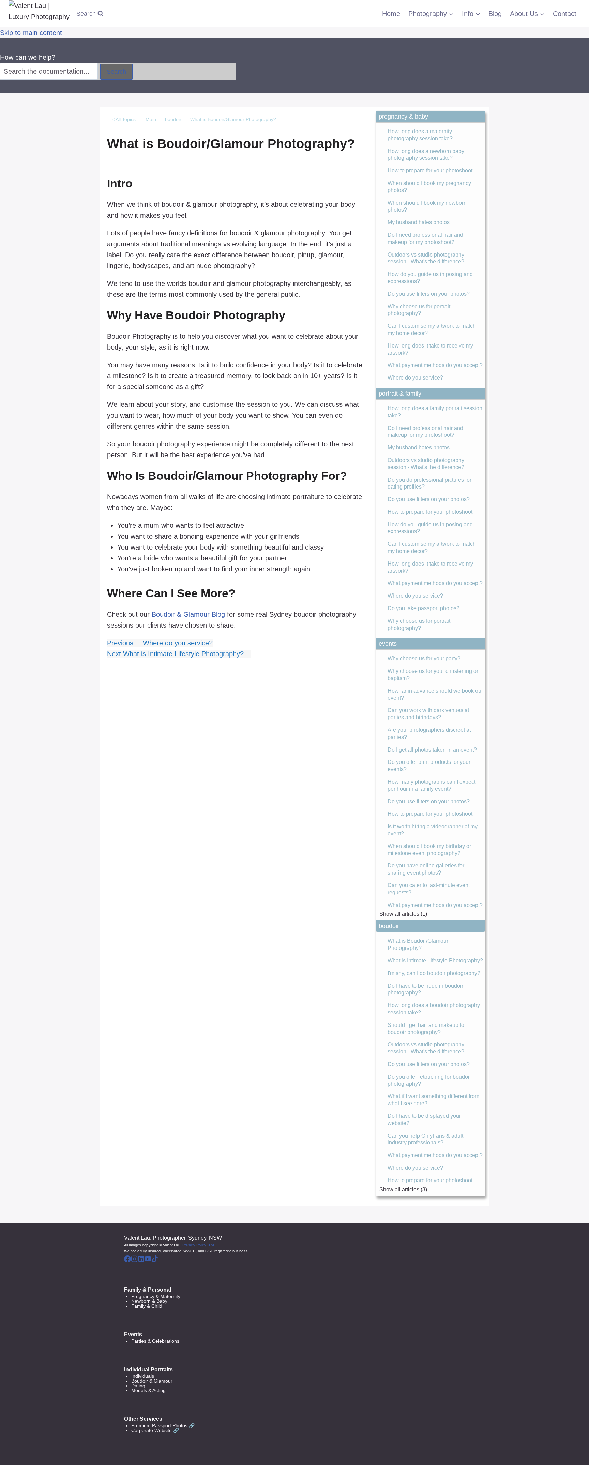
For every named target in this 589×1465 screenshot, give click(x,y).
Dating (138, 1385)
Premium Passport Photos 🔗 (163, 1425)
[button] (430, 117)
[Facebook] (127, 1260)
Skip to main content (31, 32)
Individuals (142, 1376)
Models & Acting (148, 1390)
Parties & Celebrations (155, 1341)
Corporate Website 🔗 (155, 1430)
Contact (564, 13)
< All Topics (124, 119)
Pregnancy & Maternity (155, 1296)
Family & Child (146, 1306)
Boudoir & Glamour (151, 1381)
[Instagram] (134, 1260)
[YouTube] (148, 1260)
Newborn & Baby (149, 1301)
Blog (495, 13)
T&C (212, 1245)
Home (391, 13)
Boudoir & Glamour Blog (188, 614)
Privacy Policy (194, 1245)
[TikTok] (154, 1260)
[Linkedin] (141, 1260)
